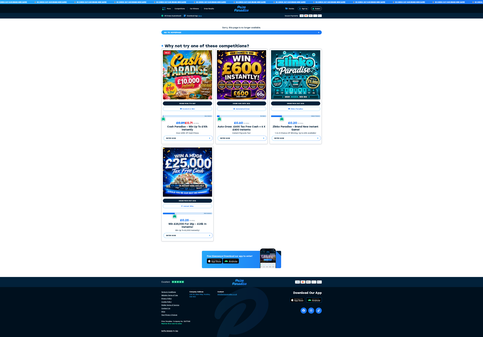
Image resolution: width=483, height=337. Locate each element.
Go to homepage (172, 32)
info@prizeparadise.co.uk (227, 294)
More (169, 9)
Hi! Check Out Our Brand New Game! (45, 2)
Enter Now (171, 138)
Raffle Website (167, 331)
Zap (176, 331)
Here (200, 16)
